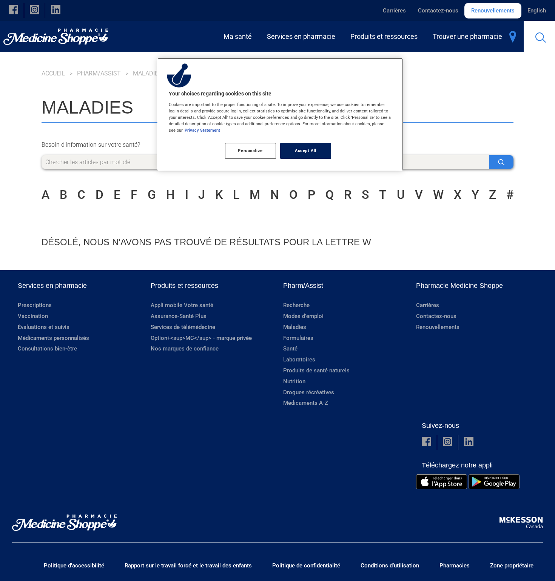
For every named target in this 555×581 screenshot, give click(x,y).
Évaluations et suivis (43, 327)
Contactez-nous (438, 10)
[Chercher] (501, 162)
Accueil (53, 73)
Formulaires (298, 338)
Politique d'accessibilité (74, 565)
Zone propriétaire (511, 565)
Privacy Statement (202, 130)
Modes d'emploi (303, 316)
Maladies (294, 327)
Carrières (394, 10)
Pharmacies (454, 565)
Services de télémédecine (183, 327)
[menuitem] (239, 36)
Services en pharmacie (52, 285)
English (536, 10)
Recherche (296, 305)
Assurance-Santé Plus (179, 316)
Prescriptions (35, 305)
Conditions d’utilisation (390, 565)
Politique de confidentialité (306, 565)
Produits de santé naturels (316, 370)
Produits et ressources (184, 285)
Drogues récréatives (308, 392)
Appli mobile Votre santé (182, 305)
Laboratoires (299, 359)
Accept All (305, 150)
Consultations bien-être (47, 348)
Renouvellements (493, 10)
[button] (13, 10)
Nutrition (294, 381)
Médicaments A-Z (305, 403)
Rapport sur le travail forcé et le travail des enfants (188, 565)
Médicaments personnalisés (53, 338)
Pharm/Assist (99, 73)
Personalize (250, 150)
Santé (290, 348)
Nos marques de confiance (185, 348)
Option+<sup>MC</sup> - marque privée (201, 338)
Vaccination (33, 316)
